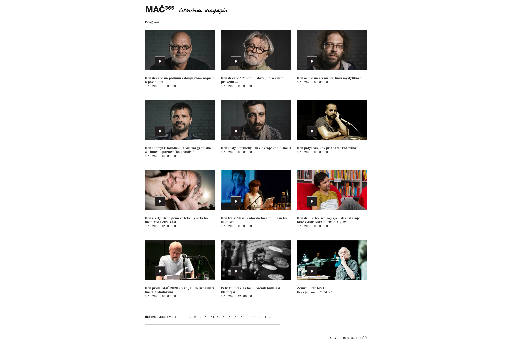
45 (236, 317)
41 (212, 317)
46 (242, 317)
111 (276, 317)
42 (218, 317)
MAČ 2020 (152, 86)
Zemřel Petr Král (310, 288)
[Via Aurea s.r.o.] (364, 338)
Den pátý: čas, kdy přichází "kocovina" (327, 148)
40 (206, 317)
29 (196, 317)
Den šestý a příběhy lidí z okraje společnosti (256, 148)
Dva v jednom (306, 292)
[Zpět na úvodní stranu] (190, 9)
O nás (333, 338)
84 (264, 317)
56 (253, 317)
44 (230, 317)
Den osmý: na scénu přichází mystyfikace (329, 78)
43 (224, 317)
